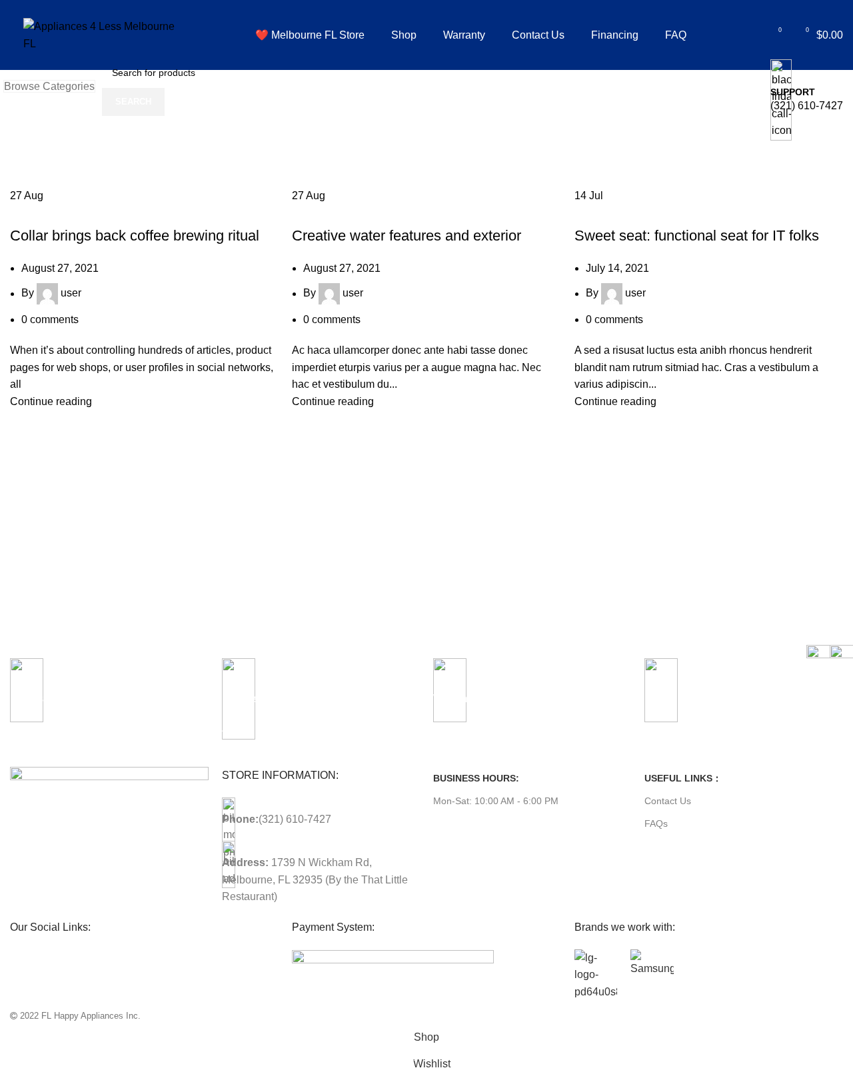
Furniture (40, 212)
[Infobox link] (426, 52)
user (71, 293)
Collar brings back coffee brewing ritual (134, 235)
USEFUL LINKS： (683, 778)
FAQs (656, 823)
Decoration (325, 212)
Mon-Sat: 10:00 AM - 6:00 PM (495, 801)
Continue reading (51, 401)
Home (24, 151)
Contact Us (667, 801)
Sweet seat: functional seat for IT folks (696, 235)
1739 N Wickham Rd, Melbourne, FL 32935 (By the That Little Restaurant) (315, 879)
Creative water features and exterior (406, 235)
